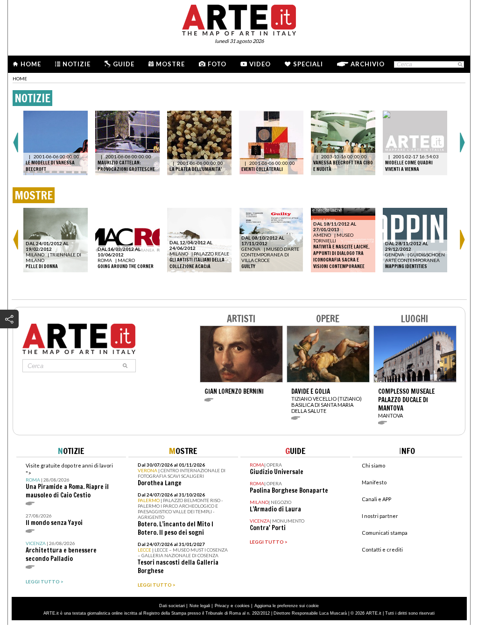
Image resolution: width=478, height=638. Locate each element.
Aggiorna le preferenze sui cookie (286, 605)
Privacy (222, 605)
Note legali (200, 605)
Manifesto (374, 482)
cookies (242, 605)
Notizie (77, 64)
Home (31, 64)
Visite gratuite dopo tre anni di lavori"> (69, 480)
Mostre (170, 64)
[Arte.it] (239, 18)
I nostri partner (380, 516)
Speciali (308, 64)
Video (260, 64)
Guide (123, 64)
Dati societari (172, 605)
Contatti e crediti (382, 549)
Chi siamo (373, 465)
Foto (217, 64)
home (20, 78)
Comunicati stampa (385, 533)
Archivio (368, 64)
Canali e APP (376, 499)
